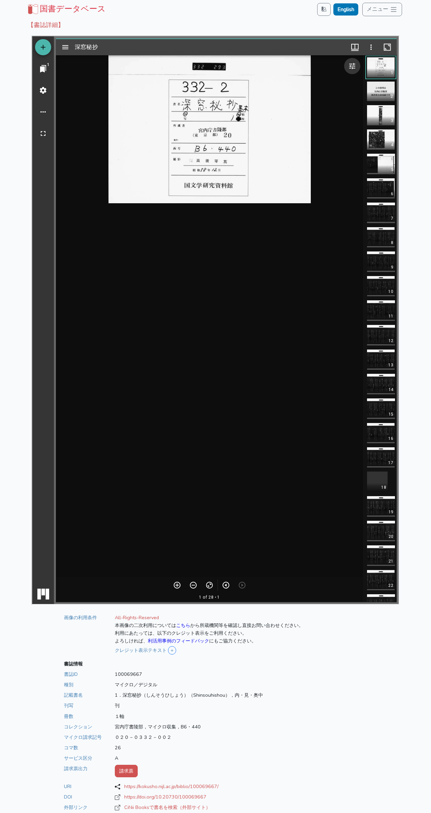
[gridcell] (66, 8)
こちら (183, 625)
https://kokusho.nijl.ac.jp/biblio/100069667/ (171, 786)
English (345, 9)
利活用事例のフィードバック (178, 640)
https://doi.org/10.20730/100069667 (165, 796)
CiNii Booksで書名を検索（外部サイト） (167, 807)
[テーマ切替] (324, 9)
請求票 (126, 770)
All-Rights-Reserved (137, 617)
